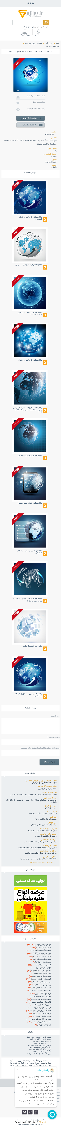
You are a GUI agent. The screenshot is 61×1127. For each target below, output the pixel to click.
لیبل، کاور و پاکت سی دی (39, 990)
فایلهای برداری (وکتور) (39, 945)
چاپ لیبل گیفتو (51, 806)
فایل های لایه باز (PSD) (39, 954)
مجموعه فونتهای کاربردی (39, 1022)
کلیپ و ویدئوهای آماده (39, 965)
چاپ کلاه (53, 817)
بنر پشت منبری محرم (48, 829)
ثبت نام (38, 35)
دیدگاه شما (55, 716)
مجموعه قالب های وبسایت (39, 999)
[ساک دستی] (30, 885)
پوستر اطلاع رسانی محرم (47, 834)
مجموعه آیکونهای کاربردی (39, 950)
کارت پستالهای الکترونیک (39, 1008)
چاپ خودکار (52, 823)
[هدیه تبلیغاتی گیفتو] (30, 920)
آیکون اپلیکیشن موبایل (40, 1005)
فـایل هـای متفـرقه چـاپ (40, 997)
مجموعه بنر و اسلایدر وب (39, 1014)
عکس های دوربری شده (39, 957)
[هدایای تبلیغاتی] (30, 927)
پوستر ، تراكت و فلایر (40, 985)
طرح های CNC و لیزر (40, 994)
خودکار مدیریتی (50, 798)
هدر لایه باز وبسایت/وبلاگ (38, 1011)
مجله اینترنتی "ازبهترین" (47, 786)
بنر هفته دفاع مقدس (49, 840)
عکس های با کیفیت (40, 948)
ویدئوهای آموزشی (42, 1025)
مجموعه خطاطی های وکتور (39, 959)
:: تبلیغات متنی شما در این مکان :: (43, 862)
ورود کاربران (25, 35)
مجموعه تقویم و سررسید (40, 976)
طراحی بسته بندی (50, 857)
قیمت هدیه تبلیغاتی (49, 792)
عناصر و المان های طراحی (39, 1016)
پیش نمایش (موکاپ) (39, 962)
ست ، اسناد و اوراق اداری (38, 988)
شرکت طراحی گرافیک (48, 851)
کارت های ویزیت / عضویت (38, 979)
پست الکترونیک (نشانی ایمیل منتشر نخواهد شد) (40, 748)
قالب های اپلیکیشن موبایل (38, 1002)
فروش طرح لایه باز (49, 846)
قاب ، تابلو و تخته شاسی (40, 973)
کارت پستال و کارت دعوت (39, 971)
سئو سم (22, 1124)
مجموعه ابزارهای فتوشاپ (39, 1019)
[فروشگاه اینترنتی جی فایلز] (30, 17)
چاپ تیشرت (52, 812)
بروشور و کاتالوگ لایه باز (39, 982)
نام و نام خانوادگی (52, 738)
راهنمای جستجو (28, 27)
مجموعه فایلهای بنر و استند (39, 968)
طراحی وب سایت (36, 1124)
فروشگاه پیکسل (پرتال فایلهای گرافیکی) (41, 781)
